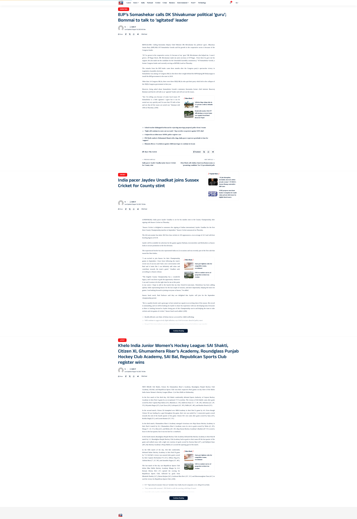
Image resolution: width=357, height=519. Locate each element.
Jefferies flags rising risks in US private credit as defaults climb (204, 104)
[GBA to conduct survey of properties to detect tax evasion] (188, 274)
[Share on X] (130, 34)
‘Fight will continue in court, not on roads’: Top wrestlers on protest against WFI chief (174, 131)
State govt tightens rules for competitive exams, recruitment (203, 266)
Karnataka (123, 9)
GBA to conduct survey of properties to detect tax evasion (203, 275)
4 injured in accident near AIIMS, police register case (163, 134)
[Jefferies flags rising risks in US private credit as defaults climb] (188, 104)
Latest (122, 340)
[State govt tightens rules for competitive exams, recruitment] (188, 265)
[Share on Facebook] (126, 34)
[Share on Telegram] (138, 34)
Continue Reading (178, 331)
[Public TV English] (121, 3)
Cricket (122, 175)
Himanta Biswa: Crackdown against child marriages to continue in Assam (170, 144)
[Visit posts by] (121, 28)
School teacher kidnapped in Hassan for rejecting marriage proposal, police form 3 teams (175, 127)
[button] (233, 3)
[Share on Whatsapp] (134, 34)
